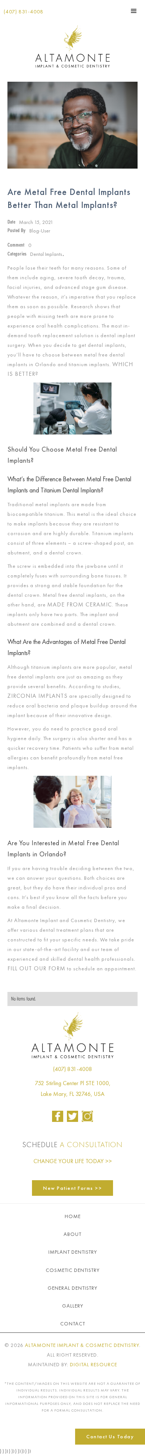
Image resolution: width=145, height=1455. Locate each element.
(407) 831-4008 (24, 11)
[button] (134, 11)
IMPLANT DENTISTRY (72, 1252)
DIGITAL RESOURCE (93, 1364)
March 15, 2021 (36, 222)
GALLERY (72, 1305)
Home (73, 1216)
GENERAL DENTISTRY (72, 1288)
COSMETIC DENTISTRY (73, 1270)
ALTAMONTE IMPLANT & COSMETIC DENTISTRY (82, 1345)
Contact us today (110, 1436)
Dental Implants (46, 254)
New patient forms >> (72, 1188)
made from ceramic (79, 604)
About (72, 1234)
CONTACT (72, 1323)
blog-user (39, 230)
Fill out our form (36, 968)
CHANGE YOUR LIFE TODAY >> (72, 1161)
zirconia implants (37, 696)
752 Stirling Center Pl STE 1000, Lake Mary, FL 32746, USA (72, 1088)
